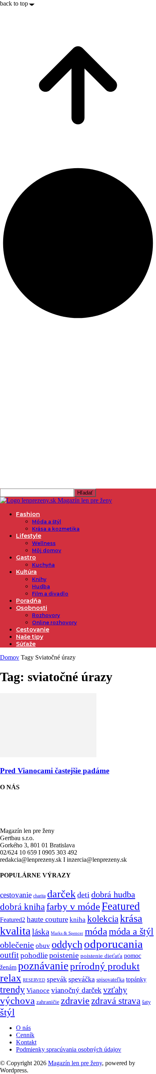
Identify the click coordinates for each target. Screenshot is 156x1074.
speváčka (81, 979)
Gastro (26, 557)
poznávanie (43, 966)
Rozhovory (46, 615)
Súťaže (26, 644)
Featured (121, 906)
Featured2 (12, 919)
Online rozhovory (54, 622)
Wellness (44, 543)
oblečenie (17, 945)
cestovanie (16, 895)
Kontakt (26, 1042)
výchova (17, 1000)
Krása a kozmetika (56, 529)
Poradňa (28, 600)
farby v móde (73, 906)
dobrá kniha (22, 907)
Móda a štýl (46, 522)
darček (61, 894)
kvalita (15, 931)
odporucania (113, 943)
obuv (43, 945)
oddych (67, 944)
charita (39, 896)
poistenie (64, 955)
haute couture (47, 919)
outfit (9, 955)
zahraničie (47, 1002)
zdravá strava (115, 1001)
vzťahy (115, 990)
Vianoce (38, 990)
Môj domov (46, 550)
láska (40, 931)
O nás (23, 1027)
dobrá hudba (113, 894)
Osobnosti (31, 607)
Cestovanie (32, 629)
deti (83, 894)
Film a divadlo (50, 594)
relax (10, 978)
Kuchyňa (43, 565)
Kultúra (26, 571)
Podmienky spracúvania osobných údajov (68, 1049)
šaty (146, 1002)
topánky (136, 979)
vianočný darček (76, 990)
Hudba (41, 586)
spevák (57, 979)
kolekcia (102, 918)
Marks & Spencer (67, 933)
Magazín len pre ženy (75, 1063)
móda (96, 931)
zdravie (75, 1000)
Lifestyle (28, 535)
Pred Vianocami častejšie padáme (54, 770)
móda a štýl (131, 931)
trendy (12, 989)
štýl (7, 1012)
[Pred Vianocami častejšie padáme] (48, 755)
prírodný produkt (105, 966)
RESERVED (34, 980)
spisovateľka (110, 979)
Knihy (39, 579)
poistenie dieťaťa (101, 956)
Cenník (25, 1035)
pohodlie (34, 955)
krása (131, 918)
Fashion (28, 514)
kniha (78, 919)
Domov (9, 657)
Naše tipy (29, 636)
